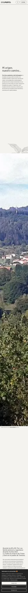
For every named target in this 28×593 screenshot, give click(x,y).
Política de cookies (13, 579)
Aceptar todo (14, 583)
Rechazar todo (14, 590)
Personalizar (14, 586)
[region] (14, 581)
